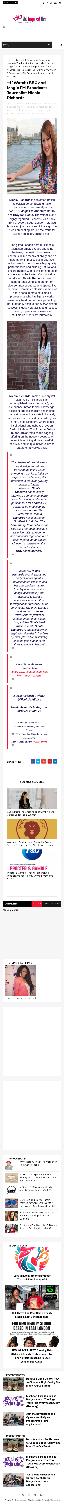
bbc (17, 60)
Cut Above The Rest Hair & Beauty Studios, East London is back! (38, 1227)
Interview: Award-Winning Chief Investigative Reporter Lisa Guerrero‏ (36, 1215)
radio (49, 66)
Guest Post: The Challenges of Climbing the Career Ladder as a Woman (30, 813)
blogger (37, 904)
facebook (55, 904)
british (24, 60)
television (26, 70)
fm (18, 63)
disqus (46, 904)
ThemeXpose (20, 1500)
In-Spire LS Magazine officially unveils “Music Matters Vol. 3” (35, 1189)
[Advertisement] (32, 1041)
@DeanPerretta (40, 742)
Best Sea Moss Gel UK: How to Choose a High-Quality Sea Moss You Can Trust (43, 1382)
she (18, 70)
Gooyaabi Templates (50, 1500)
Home (10, 60)
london (50, 63)
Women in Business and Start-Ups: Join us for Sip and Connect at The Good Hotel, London (31, 844)
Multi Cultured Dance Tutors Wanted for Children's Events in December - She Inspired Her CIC (37, 1203)
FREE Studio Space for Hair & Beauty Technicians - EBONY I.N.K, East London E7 (38, 1177)
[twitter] (51, 3)
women (41, 70)
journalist (40, 63)
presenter (40, 66)
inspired (30, 63)
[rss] (43, 3)
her (23, 63)
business (11, 63)
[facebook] (47, 3)
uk (34, 70)
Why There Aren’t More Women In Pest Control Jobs (38, 1163)
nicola (18, 66)
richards (11, 70)
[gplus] (55, 3)
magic (10, 66)
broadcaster (46, 60)
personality (28, 66)
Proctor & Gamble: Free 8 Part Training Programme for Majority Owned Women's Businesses (30, 875)
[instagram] (60, 3)
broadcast (33, 60)
